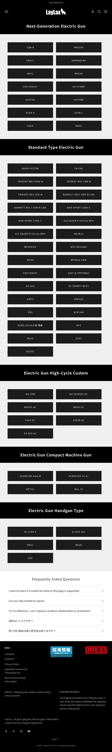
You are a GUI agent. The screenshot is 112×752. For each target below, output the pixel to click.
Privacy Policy (12, 664)
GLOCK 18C (79, 531)
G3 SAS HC (30, 433)
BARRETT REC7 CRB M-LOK (30, 207)
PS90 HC (30, 420)
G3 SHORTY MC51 (78, 286)
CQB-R (30, 47)
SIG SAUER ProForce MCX (79, 220)
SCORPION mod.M (30, 476)
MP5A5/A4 (30, 246)
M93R (79, 544)
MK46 (79, 125)
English (55, 739)
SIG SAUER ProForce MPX (30, 233)
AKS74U (30, 99)
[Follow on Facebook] (6, 731)
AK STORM (79, 86)
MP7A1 (30, 489)
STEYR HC (79, 420)
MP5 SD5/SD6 (79, 246)
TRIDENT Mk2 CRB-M (78, 181)
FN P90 (79, 168)
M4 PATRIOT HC (79, 394)
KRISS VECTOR (30, 168)
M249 (30, 338)
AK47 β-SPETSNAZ (79, 272)
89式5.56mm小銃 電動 (30, 325)
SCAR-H (30, 112)
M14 (78, 325)
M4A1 (30, 73)
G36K (30, 125)
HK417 (30, 60)
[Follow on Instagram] (21, 731)
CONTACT (9, 658)
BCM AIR (79, 312)
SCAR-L (78, 112)
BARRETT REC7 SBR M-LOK (79, 194)
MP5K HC (78, 407)
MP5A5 (79, 73)
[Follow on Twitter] (13, 731)
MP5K (30, 259)
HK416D (79, 47)
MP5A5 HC (30, 407)
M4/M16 (78, 233)
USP (30, 557)
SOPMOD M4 (79, 60)
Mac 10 (79, 489)
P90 (30, 312)
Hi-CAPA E (30, 531)
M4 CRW (30, 394)
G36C (79, 338)
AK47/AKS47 (30, 86)
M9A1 (30, 544)
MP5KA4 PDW (79, 259)
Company (9, 653)
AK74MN (79, 99)
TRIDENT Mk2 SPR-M (30, 194)
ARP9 (30, 299)
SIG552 (30, 351)
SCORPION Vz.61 (79, 476)
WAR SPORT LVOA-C (30, 220)
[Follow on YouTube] (28, 731)
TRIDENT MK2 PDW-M (30, 181)
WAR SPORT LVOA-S (79, 207)
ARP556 (78, 299)
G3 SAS (30, 286)
